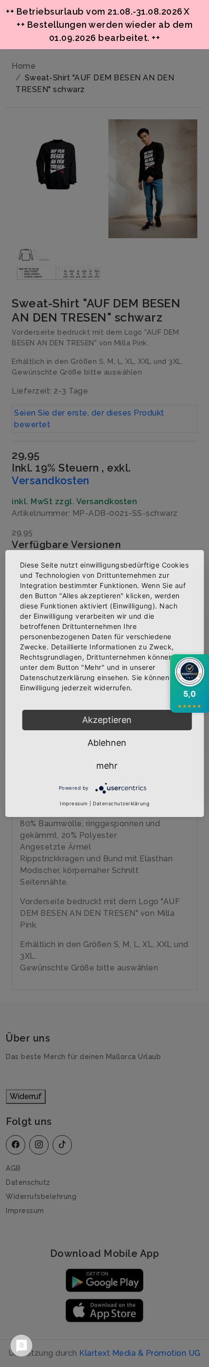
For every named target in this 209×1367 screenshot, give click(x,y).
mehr (107, 765)
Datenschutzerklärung (121, 803)
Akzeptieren (107, 720)
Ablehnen (106, 743)
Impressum (74, 803)
